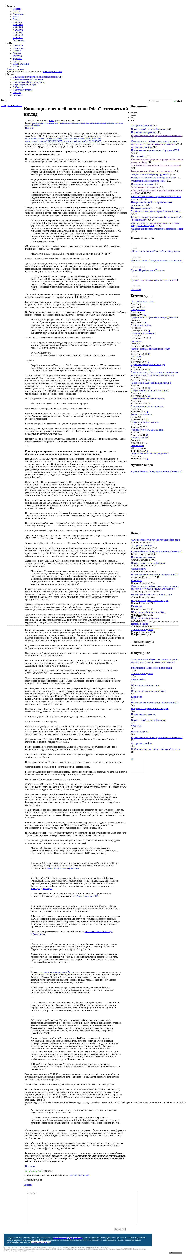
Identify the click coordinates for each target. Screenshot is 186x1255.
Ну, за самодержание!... (142, 208)
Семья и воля (137, 445)
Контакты (18, 95)
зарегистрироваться (52, 71)
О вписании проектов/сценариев (147, 406)
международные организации (94, 123)
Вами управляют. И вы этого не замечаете (152, 171)
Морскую (47, 888)
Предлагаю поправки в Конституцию (149, 390)
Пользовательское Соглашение (28, 79)
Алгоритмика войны (141, 125)
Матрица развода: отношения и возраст (150, 348)
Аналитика (18, 14)
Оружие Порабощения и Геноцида (148, 129)
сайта (75, 1247)
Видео (16, 19)
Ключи (16, 66)
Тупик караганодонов (141, 414)
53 (149, 396)
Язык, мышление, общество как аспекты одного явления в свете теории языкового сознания (155, 142)
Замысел (17, 61)
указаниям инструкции (41, 1242)
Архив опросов (155, 628)
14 (149, 354)
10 (150, 338)
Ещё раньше (19, 40)
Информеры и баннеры (24, 84)
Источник (30, 1166)
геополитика (37, 123)
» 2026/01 (18, 32)
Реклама (17, 92)
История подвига (139, 437)
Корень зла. (136, 341)
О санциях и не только (142, 184)
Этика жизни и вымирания (144, 187)
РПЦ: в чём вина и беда (142, 301)
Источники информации (143, 132)
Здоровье (17, 58)
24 (149, 369)
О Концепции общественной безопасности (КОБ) (37, 77)
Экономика (18, 48)
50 (147, 435)
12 (150, 346)
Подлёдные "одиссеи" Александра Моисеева (153, 177)
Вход (3, 100)
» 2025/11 (18, 37)
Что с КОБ (136, 289)
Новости (17, 9)
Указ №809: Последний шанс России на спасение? (156, 165)
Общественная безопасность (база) (148, 181)
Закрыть (28, 1185)
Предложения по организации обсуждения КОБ (155, 150)
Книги (16, 16)
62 (145, 314)
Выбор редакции (21, 63)
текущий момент (32, 125)
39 (145, 322)
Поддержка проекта (22, 90)
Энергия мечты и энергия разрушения (150, 174)
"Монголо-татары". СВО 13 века (147, 430)
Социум (17, 53)
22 (149, 380)
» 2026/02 (18, 29)
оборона (110, 123)
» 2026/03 (18, 27)
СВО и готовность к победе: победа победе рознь (155, 251)
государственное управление (56, 123)
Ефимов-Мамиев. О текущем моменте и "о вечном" (156, 135)
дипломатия (74, 123)
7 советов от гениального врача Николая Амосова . (156, 211)
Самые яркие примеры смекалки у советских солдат (157, 228)
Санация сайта (138, 156)
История (17, 50)
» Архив (17, 22)
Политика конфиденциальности (29, 82)
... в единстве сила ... (11, 105)
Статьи (16, 11)
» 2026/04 (18, 24)
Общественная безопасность (145, 422)
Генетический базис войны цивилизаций (151, 382)
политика (119, 123)
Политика (18, 45)
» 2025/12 (18, 35)
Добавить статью (15, 69)
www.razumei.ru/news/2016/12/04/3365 (43, 141)
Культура (17, 56)
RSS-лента (18, 87)
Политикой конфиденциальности (67, 1238)
